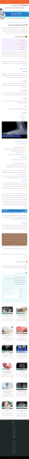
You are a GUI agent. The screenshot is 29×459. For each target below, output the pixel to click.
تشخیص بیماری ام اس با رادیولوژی (22, 391)
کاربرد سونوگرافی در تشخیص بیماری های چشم (7, 410)
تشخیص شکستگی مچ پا (21, 40)
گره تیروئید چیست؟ (21, 371)
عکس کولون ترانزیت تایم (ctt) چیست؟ (7, 353)
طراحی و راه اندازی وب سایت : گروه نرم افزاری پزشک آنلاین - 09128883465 (14, 457)
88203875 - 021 (20, 257)
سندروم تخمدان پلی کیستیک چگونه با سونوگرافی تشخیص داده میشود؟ (7, 372)
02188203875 (6, 242)
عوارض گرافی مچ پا (22, 49)
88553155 (4, 0)
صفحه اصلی (23, 7)
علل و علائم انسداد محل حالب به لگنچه (21, 353)
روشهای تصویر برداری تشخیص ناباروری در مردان (7, 316)
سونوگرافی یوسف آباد (6, 236)
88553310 (1, 0)
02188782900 (11, 242)
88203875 (26, 3)
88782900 (2, 1)
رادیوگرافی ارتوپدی (18, 22)
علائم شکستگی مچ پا (21, 45)
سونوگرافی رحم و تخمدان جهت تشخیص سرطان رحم (22, 411)
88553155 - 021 (17, 242)
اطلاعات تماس (6, 7)
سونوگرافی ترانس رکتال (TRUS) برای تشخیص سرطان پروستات (7, 392)
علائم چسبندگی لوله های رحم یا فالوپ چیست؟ (21, 336)
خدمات (8, 7)
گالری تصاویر (13, 7)
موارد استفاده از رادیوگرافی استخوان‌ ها (19, 43)
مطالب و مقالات (20, 7)
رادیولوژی (21, 188)
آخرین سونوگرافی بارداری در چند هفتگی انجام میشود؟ (7, 336)
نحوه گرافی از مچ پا (22, 47)
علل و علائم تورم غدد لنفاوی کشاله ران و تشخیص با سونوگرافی (22, 316)
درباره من (11, 7)
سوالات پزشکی (16, 7)
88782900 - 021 (24, 257)
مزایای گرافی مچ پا (22, 42)
